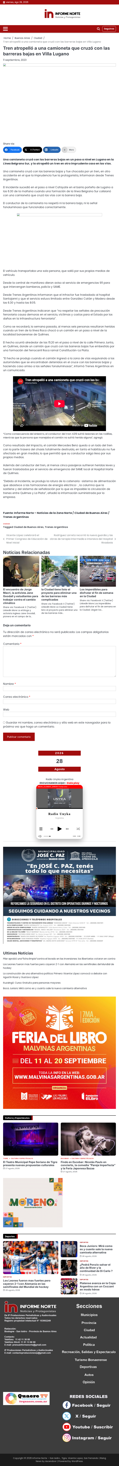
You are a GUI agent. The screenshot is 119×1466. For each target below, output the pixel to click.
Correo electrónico (16, 697)
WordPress (77, 1461)
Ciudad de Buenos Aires (29, 527)
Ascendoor (51, 1461)
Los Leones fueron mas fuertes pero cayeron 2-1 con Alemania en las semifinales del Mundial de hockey (27, 1283)
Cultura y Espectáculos (22, 1158)
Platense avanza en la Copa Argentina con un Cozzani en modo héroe (98, 1286)
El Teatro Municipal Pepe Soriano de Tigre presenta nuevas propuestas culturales (30, 1163)
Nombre (9, 684)
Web (6, 709)
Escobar (65, 1158)
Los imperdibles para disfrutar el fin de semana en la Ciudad (96, 593)
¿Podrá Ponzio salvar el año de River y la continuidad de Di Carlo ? (96, 1268)
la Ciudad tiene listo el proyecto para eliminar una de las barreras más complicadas (59, 594)
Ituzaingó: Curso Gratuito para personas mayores (32, 982)
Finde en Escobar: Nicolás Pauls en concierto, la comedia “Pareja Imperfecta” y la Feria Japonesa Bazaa (88, 1165)
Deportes (7, 1277)
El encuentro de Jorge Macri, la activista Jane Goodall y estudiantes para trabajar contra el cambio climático (20, 596)
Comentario (12, 644)
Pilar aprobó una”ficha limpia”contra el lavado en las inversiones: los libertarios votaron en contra (59, 958)
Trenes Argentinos (56, 527)
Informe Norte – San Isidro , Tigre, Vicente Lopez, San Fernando (65, 1458)
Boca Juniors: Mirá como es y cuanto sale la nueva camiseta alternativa (45, 988)
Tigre (5, 1158)
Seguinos (109, 28)
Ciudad (6, 524)
